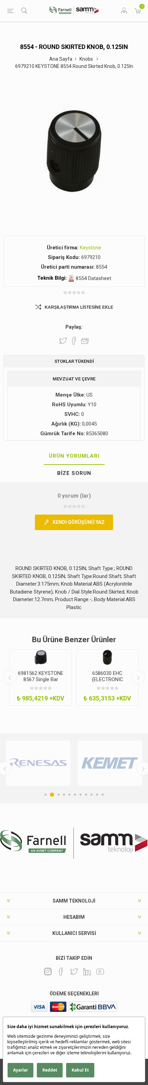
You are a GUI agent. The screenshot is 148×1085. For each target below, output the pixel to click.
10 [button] (97, 795)
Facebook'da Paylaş (74, 341)
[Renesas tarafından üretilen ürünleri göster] (38, 763)
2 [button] (52, 795)
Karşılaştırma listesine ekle (79, 307)
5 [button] (69, 795)
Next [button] (138, 677)
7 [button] (81, 795)
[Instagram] (47, 971)
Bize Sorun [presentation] (74, 473)
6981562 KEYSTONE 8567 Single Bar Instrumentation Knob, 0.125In (40, 682)
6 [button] (75, 795)
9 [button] (92, 795)
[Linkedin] (87, 971)
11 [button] (103, 795)
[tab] (74, 456)
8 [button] (86, 795)
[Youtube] (100, 971)
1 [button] (45, 795)
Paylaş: (74, 327)
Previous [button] (10, 677)
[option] (40, 677)
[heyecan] (74, 971)
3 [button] (58, 795)
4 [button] (64, 795)
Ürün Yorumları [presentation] (74, 456)
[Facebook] (60, 971)
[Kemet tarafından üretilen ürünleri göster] (110, 763)
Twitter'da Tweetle (63, 341)
